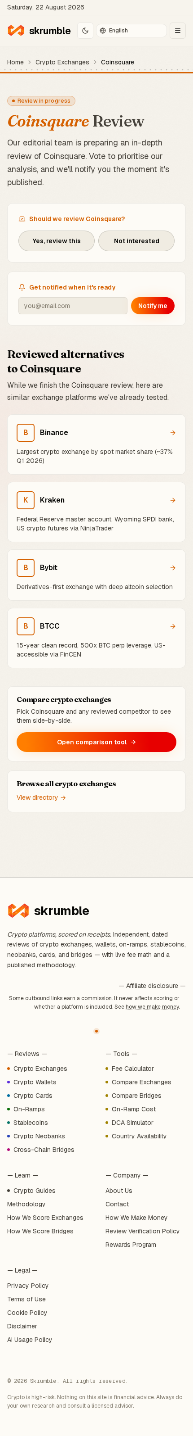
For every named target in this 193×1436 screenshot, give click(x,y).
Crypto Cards (33, 1096)
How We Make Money (136, 1218)
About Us (118, 1191)
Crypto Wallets (35, 1082)
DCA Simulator (133, 1123)
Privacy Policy (28, 1286)
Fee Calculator (133, 1069)
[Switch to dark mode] (85, 31)
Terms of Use (26, 1299)
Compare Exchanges (141, 1082)
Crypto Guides (34, 1191)
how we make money (152, 1006)
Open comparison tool (92, 742)
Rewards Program (130, 1245)
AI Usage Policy (30, 1340)
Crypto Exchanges (62, 62)
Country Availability (139, 1136)
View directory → (41, 797)
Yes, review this (57, 241)
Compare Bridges (137, 1096)
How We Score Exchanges (45, 1218)
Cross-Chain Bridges (44, 1150)
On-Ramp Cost (134, 1109)
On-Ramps (29, 1109)
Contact (117, 1204)
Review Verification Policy (142, 1231)
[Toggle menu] (178, 31)
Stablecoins (30, 1123)
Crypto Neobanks (39, 1136)
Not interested (136, 241)
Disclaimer (22, 1326)
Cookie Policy (27, 1313)
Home (15, 62)
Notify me (152, 306)
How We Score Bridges (40, 1231)
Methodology (26, 1204)
